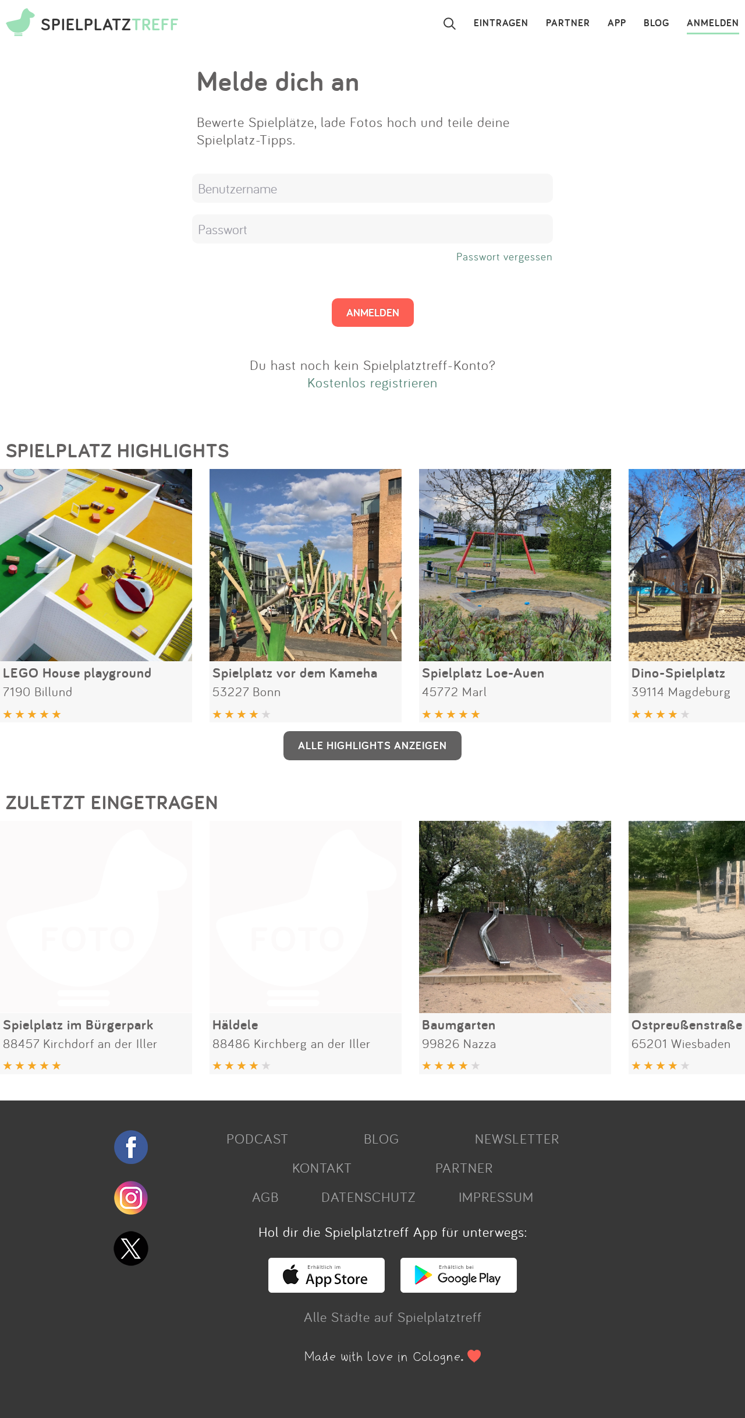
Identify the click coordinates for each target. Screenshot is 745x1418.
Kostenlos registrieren (372, 382)
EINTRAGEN (501, 23)
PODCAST (257, 1138)
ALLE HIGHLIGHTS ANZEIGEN (372, 745)
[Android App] (459, 1287)
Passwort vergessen (504, 256)
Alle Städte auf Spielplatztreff (393, 1316)
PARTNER (568, 23)
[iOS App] (326, 1287)
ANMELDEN (713, 23)
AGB (265, 1196)
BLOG (656, 23)
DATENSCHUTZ (368, 1196)
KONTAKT (322, 1167)
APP (617, 23)
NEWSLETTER (517, 1138)
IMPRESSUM (496, 1196)
